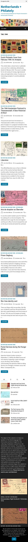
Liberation (4, 160)
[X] (26, 1)
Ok (14, 539)
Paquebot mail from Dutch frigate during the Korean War (19, 384)
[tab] (4, 379)
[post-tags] (24, 379)
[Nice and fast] (5, 392)
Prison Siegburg (7, 255)
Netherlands (19, 207)
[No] (26, 534)
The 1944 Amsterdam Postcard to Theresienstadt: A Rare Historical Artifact (13, 110)
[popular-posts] (4, 379)
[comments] (17, 379)
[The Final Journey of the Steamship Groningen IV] (5, 409)
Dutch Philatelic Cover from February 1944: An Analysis (11, 58)
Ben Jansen (8, 352)
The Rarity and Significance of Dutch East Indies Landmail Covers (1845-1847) (19, 419)
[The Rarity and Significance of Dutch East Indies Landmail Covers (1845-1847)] (5, 418)
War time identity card (9, 301)
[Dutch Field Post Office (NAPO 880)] (5, 401)
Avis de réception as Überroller (12, 209)
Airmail (3, 497)
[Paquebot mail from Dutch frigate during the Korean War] (5, 384)
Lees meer (4, 82)
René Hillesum (9, 163)
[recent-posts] (10, 379)
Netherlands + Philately (11, 9)
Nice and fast (14, 392)
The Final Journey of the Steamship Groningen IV (17, 410)
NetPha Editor (9, 62)
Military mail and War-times (8, 55)
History (7, 497)
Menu (4, 28)
